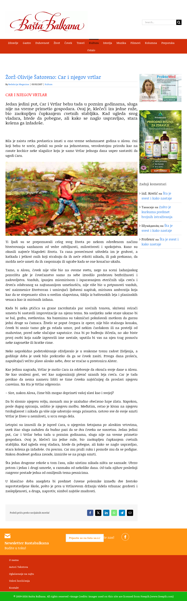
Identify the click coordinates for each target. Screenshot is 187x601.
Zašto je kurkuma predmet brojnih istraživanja (157, 212)
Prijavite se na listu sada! (84, 538)
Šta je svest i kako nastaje (157, 196)
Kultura (48, 84)
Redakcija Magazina (18, 84)
